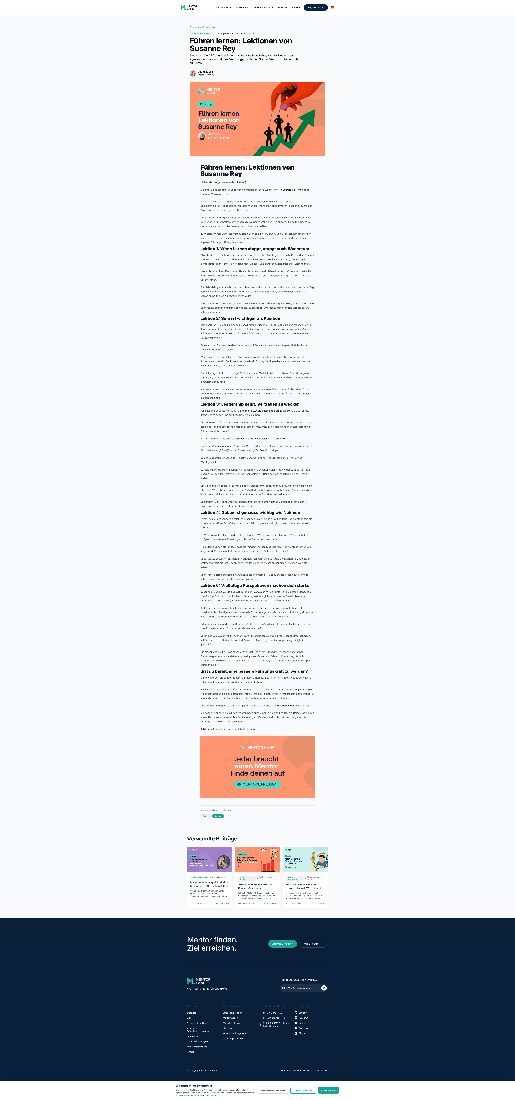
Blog (192, 27)
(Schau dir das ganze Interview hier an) (223, 182)
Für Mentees (222, 7)
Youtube (303, 1023)
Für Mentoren (242, 7)
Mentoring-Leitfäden (233, 1038)
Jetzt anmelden (209, 729)
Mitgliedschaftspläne (197, 1046)
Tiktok (302, 1033)
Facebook (304, 1028)
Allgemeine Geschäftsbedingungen (198, 1029)
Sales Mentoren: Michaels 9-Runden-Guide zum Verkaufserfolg (255, 888)
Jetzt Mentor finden (281, 943)
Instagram (304, 1017)
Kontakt (190, 1051)
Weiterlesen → (222, 903)
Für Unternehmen (262, 7)
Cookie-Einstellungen (197, 1041)
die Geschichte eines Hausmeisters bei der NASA (258, 438)
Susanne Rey (288, 189)
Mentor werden (311, 943)
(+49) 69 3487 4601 (273, 1012)
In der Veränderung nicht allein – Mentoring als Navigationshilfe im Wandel (209, 886)
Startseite (191, 1012)
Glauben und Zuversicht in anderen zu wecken (265, 410)
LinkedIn (303, 1012)
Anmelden (296, 7)
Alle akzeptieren (328, 1090)
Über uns (283, 7)
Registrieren (314, 7)
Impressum (192, 1036)
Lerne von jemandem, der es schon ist (286, 705)
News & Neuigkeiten (206, 27)
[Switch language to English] (332, 7)
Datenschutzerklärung (197, 1023)
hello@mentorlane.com (274, 1017)
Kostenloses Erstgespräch (235, 1033)
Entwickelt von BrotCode (315, 1070)
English (206, 816)
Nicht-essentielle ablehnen (273, 1090)
